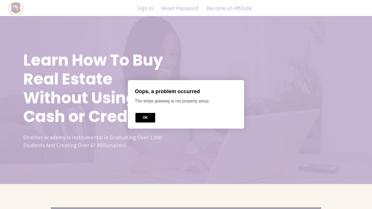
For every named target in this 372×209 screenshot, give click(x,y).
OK (145, 118)
